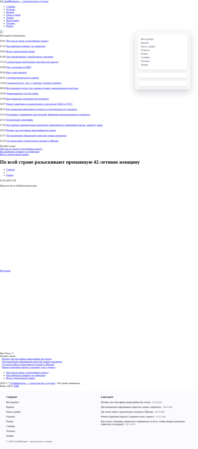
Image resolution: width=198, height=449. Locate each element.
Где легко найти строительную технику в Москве (32, 141)
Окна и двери (13, 15)
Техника (10, 23)
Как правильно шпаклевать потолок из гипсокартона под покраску (41, 109)
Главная (10, 169)
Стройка (10, 6)
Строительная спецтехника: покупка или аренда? (32, 62)
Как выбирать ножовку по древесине (25, 46)
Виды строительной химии (20, 51)
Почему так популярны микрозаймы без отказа (31, 130)
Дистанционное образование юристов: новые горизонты (36, 135)
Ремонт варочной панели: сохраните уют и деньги (28, 367)
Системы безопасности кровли (22, 77)
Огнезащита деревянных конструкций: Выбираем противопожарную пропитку (48, 114)
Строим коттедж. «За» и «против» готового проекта (33, 83)
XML (16, 386)
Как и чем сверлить (16, 72)
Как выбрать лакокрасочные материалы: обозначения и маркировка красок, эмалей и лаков (54, 125)
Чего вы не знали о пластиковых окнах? (27, 41)
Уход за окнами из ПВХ (18, 67)
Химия (9, 17)
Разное (9, 26)
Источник (5, 270)
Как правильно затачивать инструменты (27, 98)
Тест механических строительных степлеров (29, 56)
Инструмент (12, 20)
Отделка (10, 9)
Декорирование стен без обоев (22, 93)
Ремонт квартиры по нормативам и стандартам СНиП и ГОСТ (39, 104)
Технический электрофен (19, 119)
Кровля (10, 12)
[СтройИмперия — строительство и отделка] (24, 1)
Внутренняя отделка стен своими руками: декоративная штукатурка (42, 88)
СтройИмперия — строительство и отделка (32, 383)
